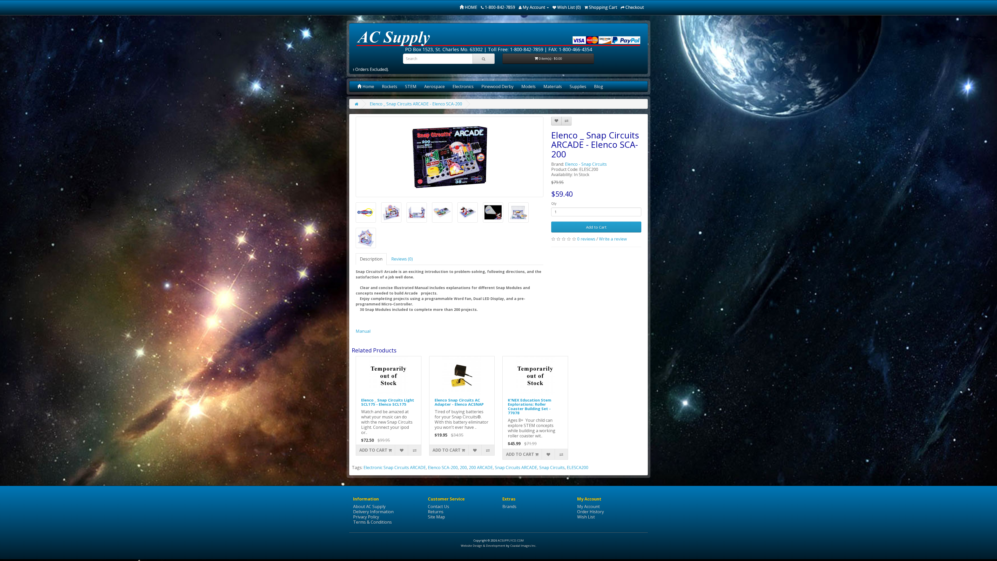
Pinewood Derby (497, 86)
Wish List (586, 517)
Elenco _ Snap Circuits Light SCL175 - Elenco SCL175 (387, 402)
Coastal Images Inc (523, 545)
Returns (435, 512)
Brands (509, 506)
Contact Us (438, 506)
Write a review (613, 239)
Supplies (578, 86)
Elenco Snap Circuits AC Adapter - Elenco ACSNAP (459, 402)
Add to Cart (596, 227)
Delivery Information (373, 512)
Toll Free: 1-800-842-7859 (515, 49)
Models (528, 86)
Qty (553, 203)
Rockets (389, 86)
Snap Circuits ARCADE (516, 467)
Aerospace (434, 86)
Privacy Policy (366, 517)
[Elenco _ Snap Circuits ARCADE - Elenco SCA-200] (449, 157)
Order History (590, 512)
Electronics (463, 86)
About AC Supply (369, 506)
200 (463, 467)
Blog (598, 86)
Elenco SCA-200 (443, 467)
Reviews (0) (402, 259)
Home (367, 86)
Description (371, 259)
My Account (588, 506)
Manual (363, 331)
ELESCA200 (577, 467)
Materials (552, 86)
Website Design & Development (483, 545)
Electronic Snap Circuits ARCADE (394, 467)
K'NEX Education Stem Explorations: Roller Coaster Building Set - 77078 (529, 406)
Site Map (436, 517)
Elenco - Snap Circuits (586, 164)
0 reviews (586, 239)
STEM (410, 86)
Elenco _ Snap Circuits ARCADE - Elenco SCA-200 (416, 104)
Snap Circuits (552, 467)
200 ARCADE (481, 467)
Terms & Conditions (372, 522)
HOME (470, 7)
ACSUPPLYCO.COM (511, 540)
